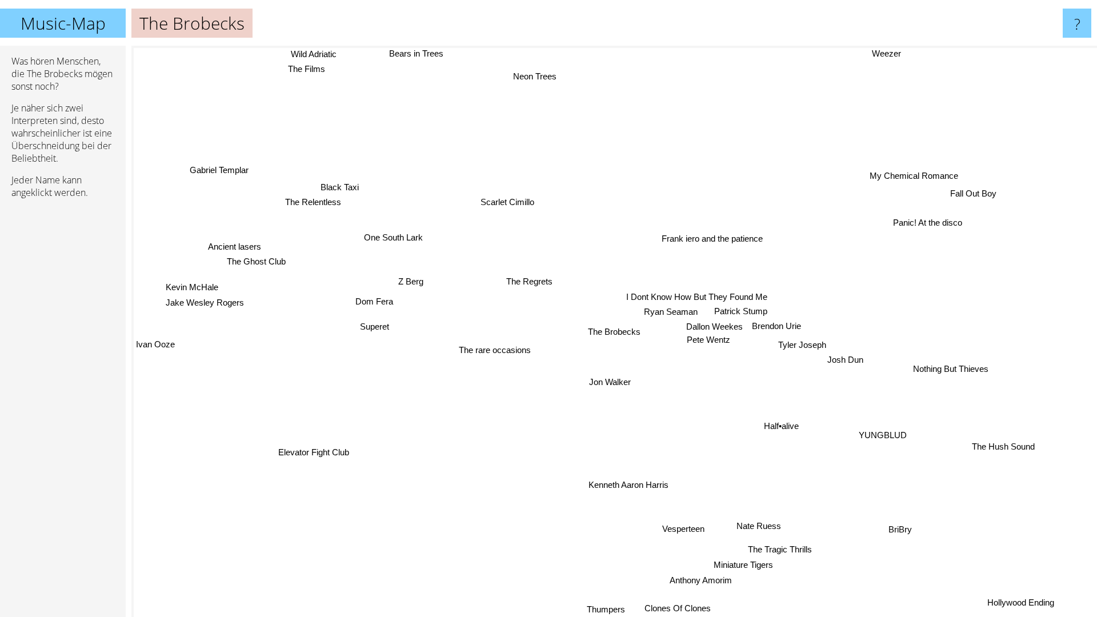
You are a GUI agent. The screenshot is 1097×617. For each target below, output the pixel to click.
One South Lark (394, 238)
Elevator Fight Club (312, 451)
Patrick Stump (740, 311)
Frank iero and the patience (712, 238)
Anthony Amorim (699, 580)
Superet (374, 326)
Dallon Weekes (714, 327)
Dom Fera (374, 301)
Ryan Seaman (671, 312)
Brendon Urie (776, 326)
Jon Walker (609, 382)
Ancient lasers (235, 245)
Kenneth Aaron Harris (628, 485)
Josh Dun (845, 360)
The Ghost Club (256, 260)
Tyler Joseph (802, 345)
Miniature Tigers (752, 565)
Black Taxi (340, 186)
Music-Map (63, 23)
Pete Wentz (708, 340)
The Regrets (530, 281)
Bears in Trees (416, 53)
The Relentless (314, 202)
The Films (305, 69)
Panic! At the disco (927, 222)
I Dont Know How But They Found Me (696, 297)
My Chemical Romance (914, 176)
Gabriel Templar (222, 166)
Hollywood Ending (1021, 602)
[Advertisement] (63, 382)
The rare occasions (495, 350)
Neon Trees (540, 76)
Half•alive (780, 426)
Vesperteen (683, 529)
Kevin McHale (192, 285)
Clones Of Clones (675, 609)
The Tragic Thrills (780, 549)
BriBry (900, 529)
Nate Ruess (759, 526)
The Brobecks (614, 331)
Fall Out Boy (973, 193)
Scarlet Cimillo (508, 202)
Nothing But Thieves (950, 369)
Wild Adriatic (313, 54)
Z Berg (408, 286)
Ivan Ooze (155, 343)
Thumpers (607, 609)
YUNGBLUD (884, 434)
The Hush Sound (1002, 447)
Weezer (888, 53)
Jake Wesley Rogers (204, 301)
